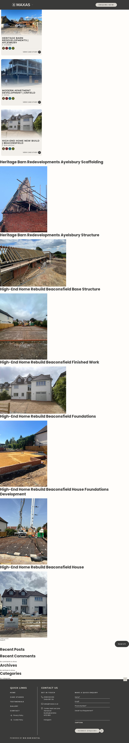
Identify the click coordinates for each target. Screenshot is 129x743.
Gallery (14, 706)
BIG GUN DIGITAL (31, 738)
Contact (15, 711)
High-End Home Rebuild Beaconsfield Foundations (48, 416)
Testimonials (17, 702)
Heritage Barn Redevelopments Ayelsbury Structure (49, 235)
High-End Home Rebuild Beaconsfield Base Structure (50, 289)
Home (13, 693)
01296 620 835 (49, 697)
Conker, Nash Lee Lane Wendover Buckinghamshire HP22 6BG (52, 711)
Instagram (47, 720)
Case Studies (17, 697)
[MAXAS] (21, 5)
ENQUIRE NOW (106, 5)
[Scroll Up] (125, 679)
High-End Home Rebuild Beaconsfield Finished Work (49, 362)
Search (2, 640)
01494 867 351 (49, 699)
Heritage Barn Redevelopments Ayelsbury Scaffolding (51, 162)
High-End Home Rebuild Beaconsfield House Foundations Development (54, 492)
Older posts (4, 638)
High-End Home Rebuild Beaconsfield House (42, 567)
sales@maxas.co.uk (51, 704)
